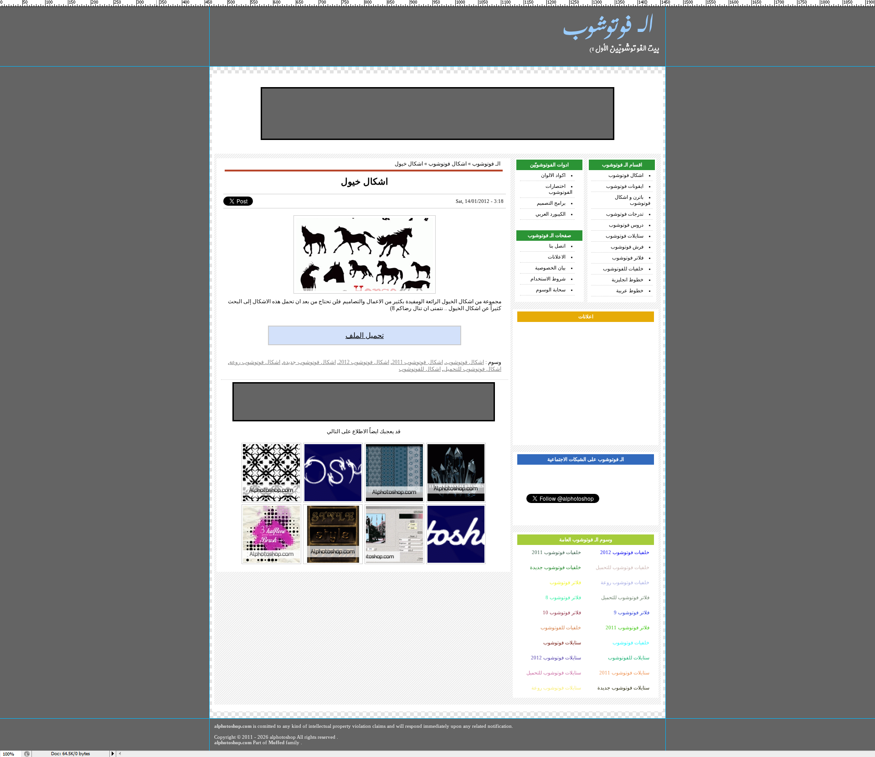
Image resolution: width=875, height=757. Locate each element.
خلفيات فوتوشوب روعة (625, 582)
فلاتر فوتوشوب (627, 257)
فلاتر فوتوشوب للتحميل (625, 597)
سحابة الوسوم (551, 289)
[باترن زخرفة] (394, 501)
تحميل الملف (364, 335)
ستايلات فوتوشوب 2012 (556, 657)
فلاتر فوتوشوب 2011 (627, 627)
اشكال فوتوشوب (625, 175)
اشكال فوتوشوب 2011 (417, 362)
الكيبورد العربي (550, 214)
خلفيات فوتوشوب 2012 (624, 552)
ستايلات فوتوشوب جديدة (623, 687)
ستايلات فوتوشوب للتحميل (553, 672)
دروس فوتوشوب (626, 225)
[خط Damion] (456, 563)
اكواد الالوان (553, 175)
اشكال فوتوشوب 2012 (364, 362)
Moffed (276, 742)
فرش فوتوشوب (627, 246)
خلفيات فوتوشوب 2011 (556, 552)
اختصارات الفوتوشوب (559, 189)
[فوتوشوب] (611, 36)
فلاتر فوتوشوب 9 (631, 612)
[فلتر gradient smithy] (394, 563)
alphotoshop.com (233, 726)
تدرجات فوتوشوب (624, 214)
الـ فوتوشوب (486, 164)
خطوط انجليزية (627, 279)
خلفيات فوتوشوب (630, 642)
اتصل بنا (557, 246)
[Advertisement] (437, 113)
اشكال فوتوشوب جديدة (309, 362)
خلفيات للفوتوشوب (623, 268)
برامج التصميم (551, 203)
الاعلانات (557, 256)
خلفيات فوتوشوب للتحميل (622, 567)
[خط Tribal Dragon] (333, 501)
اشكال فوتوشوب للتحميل (472, 369)
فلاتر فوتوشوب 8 (563, 597)
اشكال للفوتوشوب (420, 369)
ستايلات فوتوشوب (624, 236)
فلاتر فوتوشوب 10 (562, 612)
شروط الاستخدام (548, 278)
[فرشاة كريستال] (456, 501)
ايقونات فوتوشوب (624, 186)
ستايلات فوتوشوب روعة (556, 687)
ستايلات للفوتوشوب (628, 657)
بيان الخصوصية (550, 267)
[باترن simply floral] (271, 501)
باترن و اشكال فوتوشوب (632, 200)
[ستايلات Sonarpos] (333, 563)
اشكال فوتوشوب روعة (254, 362)
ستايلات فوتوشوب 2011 (624, 672)
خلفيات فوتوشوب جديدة (555, 567)
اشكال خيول (364, 181)
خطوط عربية (629, 290)
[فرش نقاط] (271, 563)
